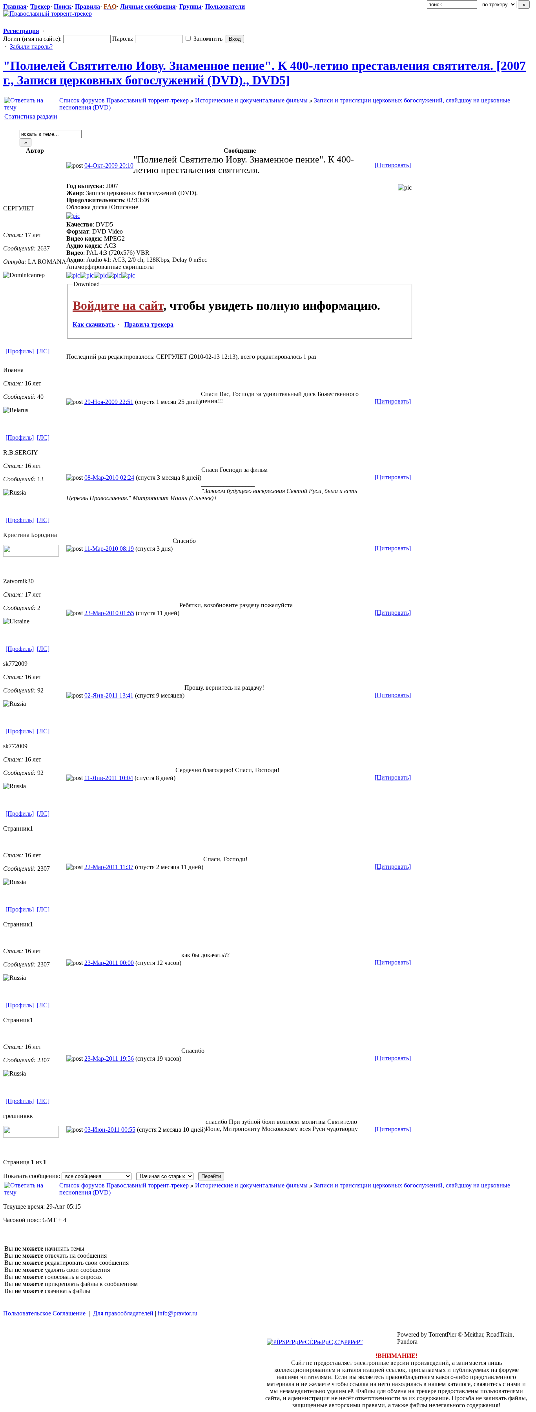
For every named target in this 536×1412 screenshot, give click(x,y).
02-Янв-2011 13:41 (108, 695)
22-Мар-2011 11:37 (108, 867)
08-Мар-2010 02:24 (109, 477)
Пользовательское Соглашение (44, 1313)
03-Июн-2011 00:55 (109, 1129)
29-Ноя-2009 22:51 (108, 401)
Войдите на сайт (118, 305)
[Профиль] (19, 351)
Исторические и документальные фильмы (251, 100)
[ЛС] (43, 351)
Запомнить (207, 38)
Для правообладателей (123, 1313)
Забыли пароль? (31, 46)
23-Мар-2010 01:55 (109, 613)
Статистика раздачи (30, 116)
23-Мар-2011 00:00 (109, 962)
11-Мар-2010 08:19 (109, 548)
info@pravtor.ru (177, 1313)
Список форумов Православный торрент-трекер (124, 100)
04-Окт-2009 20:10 (108, 165)
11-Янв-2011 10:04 (108, 777)
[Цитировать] (393, 165)
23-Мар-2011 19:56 (109, 1058)
